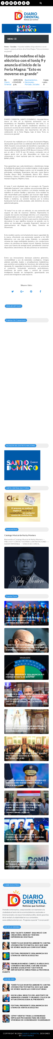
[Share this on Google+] (22, 291)
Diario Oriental (7, 83)
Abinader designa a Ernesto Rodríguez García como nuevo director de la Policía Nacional (26, 782)
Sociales (13, 47)
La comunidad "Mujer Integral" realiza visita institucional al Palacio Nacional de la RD (26, 755)
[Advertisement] (26, 403)
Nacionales (29, 82)
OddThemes (28, 1035)
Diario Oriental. (31, 1033)
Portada (28, 84)
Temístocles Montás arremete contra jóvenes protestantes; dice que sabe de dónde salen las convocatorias (26, 647)
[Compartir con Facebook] (40, 291)
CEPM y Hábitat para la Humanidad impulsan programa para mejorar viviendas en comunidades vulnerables (30, 1018)
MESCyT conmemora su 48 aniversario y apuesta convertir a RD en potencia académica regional (26, 728)
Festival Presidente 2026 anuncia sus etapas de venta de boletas (25, 675)
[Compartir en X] (12, 291)
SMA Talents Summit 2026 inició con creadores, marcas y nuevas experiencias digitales (24, 620)
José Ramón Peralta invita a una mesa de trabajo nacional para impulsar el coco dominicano (25, 864)
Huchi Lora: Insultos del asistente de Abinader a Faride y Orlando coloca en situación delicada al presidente (30, 997)
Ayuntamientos (31, 80)
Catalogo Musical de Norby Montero (20, 535)
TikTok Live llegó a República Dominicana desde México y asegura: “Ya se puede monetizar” (25, 837)
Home (6, 47)
